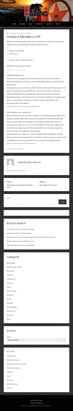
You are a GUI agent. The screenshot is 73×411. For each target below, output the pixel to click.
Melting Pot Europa (13, 360)
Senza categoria (12, 307)
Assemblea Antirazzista (14, 267)
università (10, 315)
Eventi (30, 24)
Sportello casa (11, 311)
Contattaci (39, 24)
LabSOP (9, 388)
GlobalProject (11, 356)
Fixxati (9, 287)
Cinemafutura (11, 279)
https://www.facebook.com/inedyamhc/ (21, 143)
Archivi (9, 337)
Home (14, 24)
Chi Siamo (22, 24)
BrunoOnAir (10, 271)
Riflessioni (10, 303)
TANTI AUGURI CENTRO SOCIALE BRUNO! (21, 245)
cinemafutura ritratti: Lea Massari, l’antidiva (20, 229)
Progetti (49, 24)
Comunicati (10, 283)
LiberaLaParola (11, 291)
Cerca (8, 198)
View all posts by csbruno (16, 171)
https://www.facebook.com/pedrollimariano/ (23, 106)
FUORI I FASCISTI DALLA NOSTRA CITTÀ (20, 241)
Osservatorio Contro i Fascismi (16, 364)
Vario (8, 319)
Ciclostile (10, 372)
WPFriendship (35, 405)
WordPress (49, 405)
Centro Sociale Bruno (36, 403)
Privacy (58, 24)
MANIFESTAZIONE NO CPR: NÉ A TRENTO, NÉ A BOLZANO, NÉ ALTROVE (31, 237)
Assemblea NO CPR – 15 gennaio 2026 (19, 233)
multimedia (10, 295)
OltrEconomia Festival (14, 368)
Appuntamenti (18, 149)
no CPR (9, 299)
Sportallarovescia (12, 384)
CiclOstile (10, 275)
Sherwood (10, 380)
